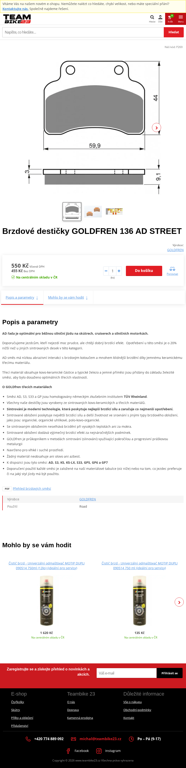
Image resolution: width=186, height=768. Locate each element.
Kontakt (128, 718)
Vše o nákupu (132, 702)
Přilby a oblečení (22, 718)
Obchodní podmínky (137, 710)
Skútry (15, 710)
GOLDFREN (175, 250)
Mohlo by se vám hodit (66, 297)
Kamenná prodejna (80, 718)
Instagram (112, 751)
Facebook (81, 751)
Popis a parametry (20, 297)
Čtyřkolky (17, 702)
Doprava (73, 710)
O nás (71, 702)
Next (156, 127)
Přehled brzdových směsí (32, 488)
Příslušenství (19, 726)
